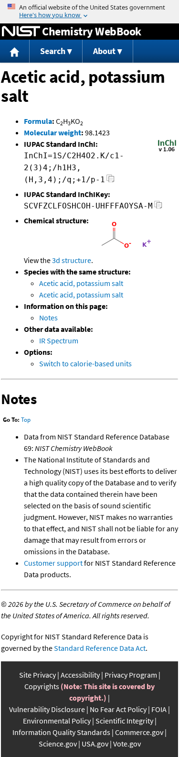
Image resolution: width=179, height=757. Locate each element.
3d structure (71, 260)
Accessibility (80, 675)
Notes (48, 317)
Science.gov (58, 743)
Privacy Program (131, 675)
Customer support (53, 563)
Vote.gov (127, 743)
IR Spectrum (58, 340)
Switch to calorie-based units (85, 363)
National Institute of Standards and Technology (21, 31)
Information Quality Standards (61, 732)
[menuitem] (15, 51)
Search (52, 50)
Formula (38, 121)
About (104, 50)
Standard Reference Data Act (100, 648)
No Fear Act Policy (118, 709)
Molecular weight (52, 132)
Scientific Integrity (124, 720)
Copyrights (41, 686)
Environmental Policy (57, 720)
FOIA (159, 709)
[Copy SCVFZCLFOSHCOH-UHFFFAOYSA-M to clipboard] (158, 207)
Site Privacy (37, 675)
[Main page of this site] (15, 51)
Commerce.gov (139, 732)
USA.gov (95, 743)
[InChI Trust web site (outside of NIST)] (167, 150)
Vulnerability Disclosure (47, 709)
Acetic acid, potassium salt (81, 283)
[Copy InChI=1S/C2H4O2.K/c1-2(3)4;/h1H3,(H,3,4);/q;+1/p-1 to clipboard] (110, 181)
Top (26, 420)
